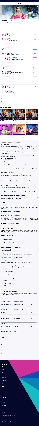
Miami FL (4, 202)
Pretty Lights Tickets (6, 285)
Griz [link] (1, 344)
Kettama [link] (2, 355)
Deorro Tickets (5, 280)
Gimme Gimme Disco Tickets (7, 283)
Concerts (5, 142)
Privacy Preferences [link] (4, 418)
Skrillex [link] (2, 342)
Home (2, 142)
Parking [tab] (7, 22)
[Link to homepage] (19, 3)
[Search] (36, 3)
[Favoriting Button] (37, 6)
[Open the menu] (1, 3)
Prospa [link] (2, 353)
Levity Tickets (5, 286)
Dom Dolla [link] (2, 351)
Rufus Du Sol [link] (3, 337)
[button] (2, 25)
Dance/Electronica (10, 142)
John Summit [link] (3, 339)
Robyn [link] (2, 346)
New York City (5, 200)
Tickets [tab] (3, 22)
